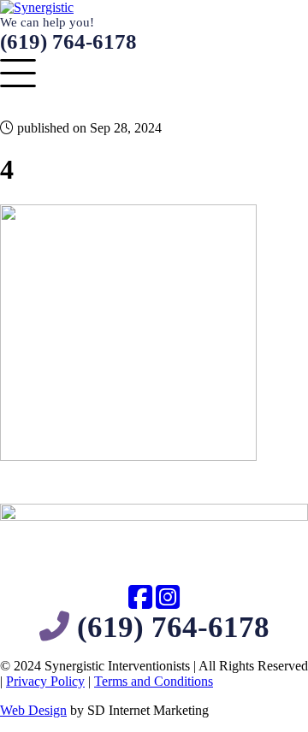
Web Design (33, 710)
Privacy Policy (45, 681)
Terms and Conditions (153, 681)
